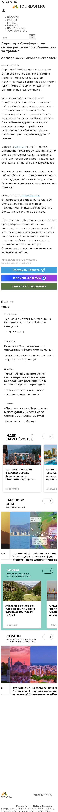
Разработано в (34, 806)
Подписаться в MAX (26, 278)
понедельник (31, 195)
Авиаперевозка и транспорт (16, 262)
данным (20, 146)
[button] (45, 436)
